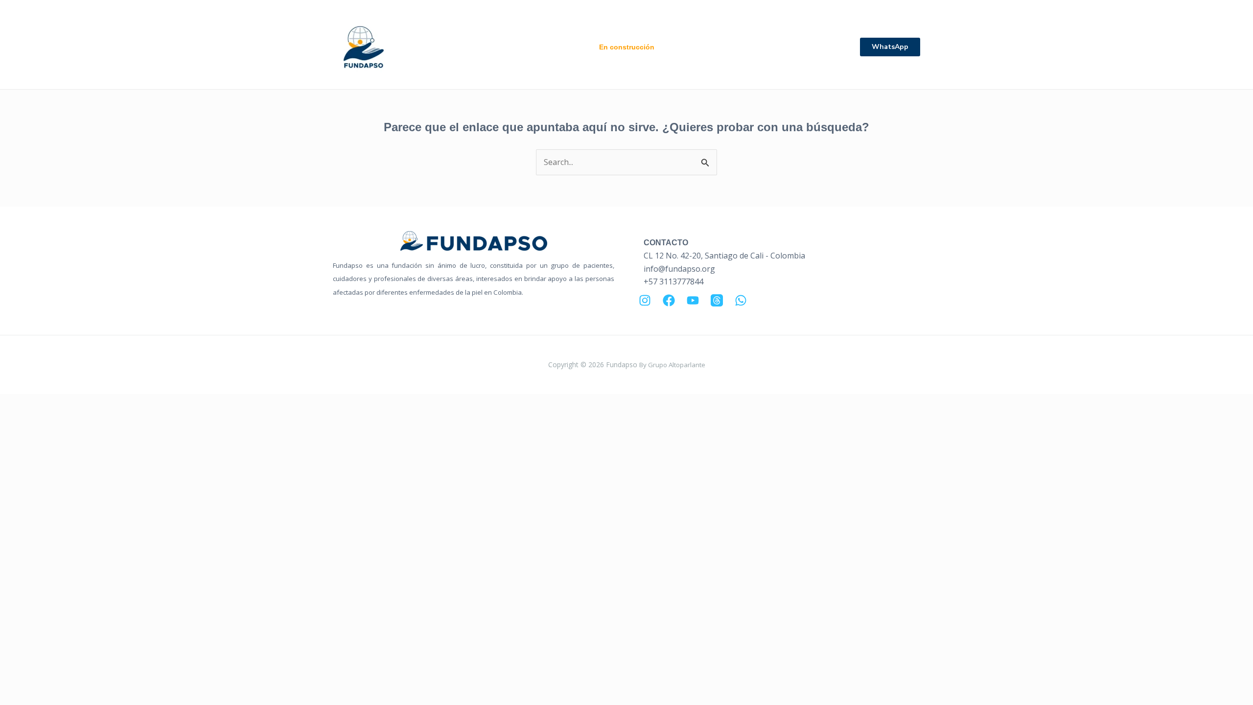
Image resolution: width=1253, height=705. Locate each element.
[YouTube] (693, 300)
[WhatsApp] (741, 300)
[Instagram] (645, 300)
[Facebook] (669, 300)
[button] (890, 47)
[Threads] (717, 300)
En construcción (626, 47)
